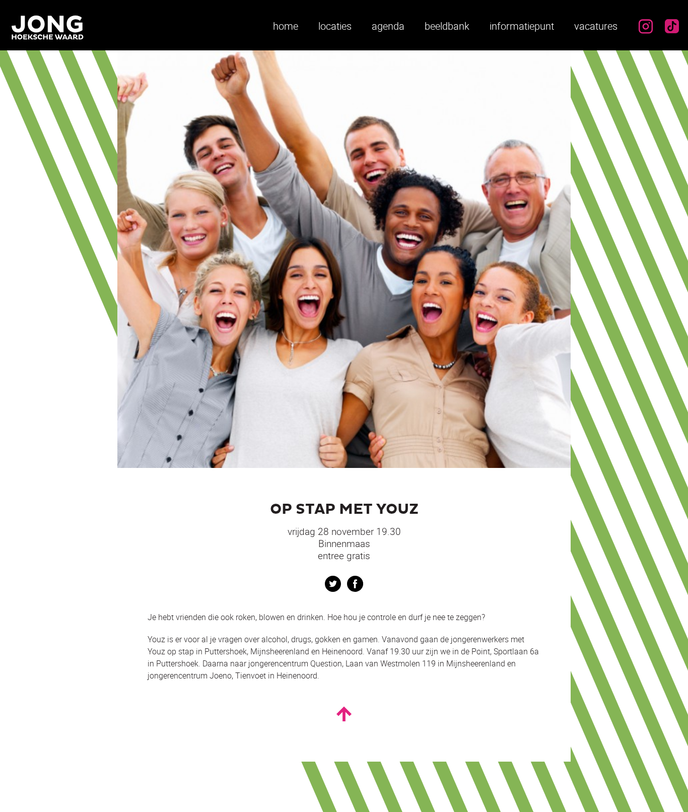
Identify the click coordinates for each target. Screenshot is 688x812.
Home (285, 26)
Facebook (355, 584)
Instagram (646, 26)
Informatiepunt (522, 26)
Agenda (388, 26)
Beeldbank (447, 26)
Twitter (333, 584)
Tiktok (672, 26)
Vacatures (595, 26)
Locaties (335, 26)
